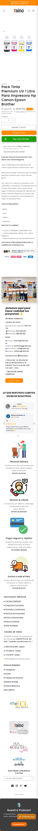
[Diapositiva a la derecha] (23, 82)
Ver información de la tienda (14, 153)
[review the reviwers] (7, 423)
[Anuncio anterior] (3, 3)
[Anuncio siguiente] (34, 3)
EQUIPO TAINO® (14, 382)
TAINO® (21, 794)
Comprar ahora (19, 135)
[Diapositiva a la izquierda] (15, 82)
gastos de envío (20, 113)
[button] (4, 11)
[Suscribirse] (32, 778)
